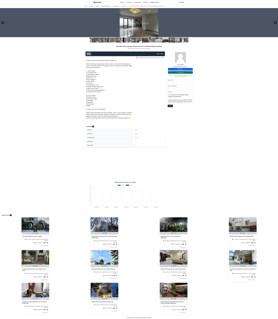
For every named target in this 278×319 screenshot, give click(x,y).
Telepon (181, 69)
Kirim (170, 105)
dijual (121, 2)
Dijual (97, 6)
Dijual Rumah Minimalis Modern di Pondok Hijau (102, 301)
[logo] (97, 2)
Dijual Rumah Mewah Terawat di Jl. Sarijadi (32, 236)
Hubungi (145, 2)
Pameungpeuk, (156, 57)
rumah (89, 53)
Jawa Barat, (140, 57)
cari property (180, 64)
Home (86, 6)
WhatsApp (180, 72)
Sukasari (124, 6)
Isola (136, 129)
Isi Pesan (170, 92)
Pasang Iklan (138, 2)
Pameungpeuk (116, 6)
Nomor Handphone (172, 86)
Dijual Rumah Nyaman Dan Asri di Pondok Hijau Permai (173, 269)
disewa (129, 2)
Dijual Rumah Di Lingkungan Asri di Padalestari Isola (241, 236)
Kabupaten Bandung (105, 6)
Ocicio (133, 317)
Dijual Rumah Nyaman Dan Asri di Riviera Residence (103, 269)
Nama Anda (171, 80)
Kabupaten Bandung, (148, 57)
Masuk (180, 2)
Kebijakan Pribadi (154, 2)
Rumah (91, 6)
